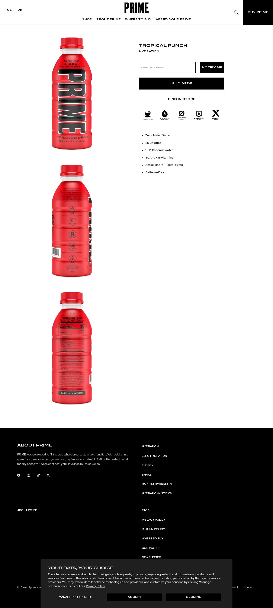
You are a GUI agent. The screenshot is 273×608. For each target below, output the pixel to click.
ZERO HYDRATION (154, 455)
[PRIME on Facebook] (21, 475)
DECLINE (193, 597)
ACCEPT (135, 597)
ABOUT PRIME (108, 19)
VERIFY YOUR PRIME (173, 19)
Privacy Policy (154, 519)
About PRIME (27, 510)
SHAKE (146, 474)
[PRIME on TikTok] (41, 475)
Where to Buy (152, 538)
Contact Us (151, 547)
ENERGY (147, 465)
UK (19, 10)
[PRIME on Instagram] (31, 475)
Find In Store (181, 99)
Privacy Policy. (95, 586)
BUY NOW (181, 83)
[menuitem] (87, 20)
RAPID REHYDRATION (157, 484)
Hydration (150, 446)
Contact (249, 587)
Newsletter (151, 557)
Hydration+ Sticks (157, 493)
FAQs (146, 510)
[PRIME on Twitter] (51, 475)
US (9, 10)
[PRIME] (136, 7)
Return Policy (153, 529)
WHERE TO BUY (138, 19)
